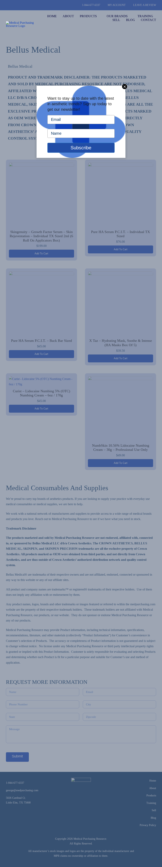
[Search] (155, 28)
